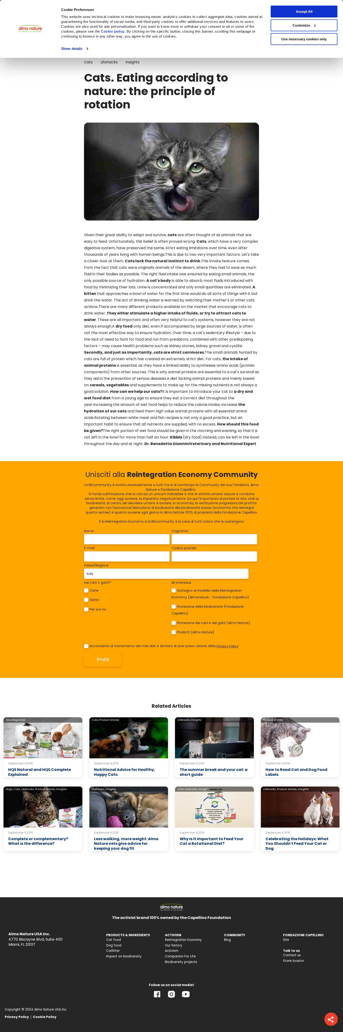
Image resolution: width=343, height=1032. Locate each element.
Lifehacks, (183, 720)
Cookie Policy (44, 1017)
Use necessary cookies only (304, 39)
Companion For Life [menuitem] (180, 956)
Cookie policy (113, 31)
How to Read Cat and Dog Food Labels (296, 772)
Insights (133, 62)
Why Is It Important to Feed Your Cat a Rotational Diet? (211, 841)
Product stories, (45, 789)
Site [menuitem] (286, 940)
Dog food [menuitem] (113, 945)
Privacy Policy (227, 646)
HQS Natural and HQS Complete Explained (39, 772)
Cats (88, 62)
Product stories (109, 720)
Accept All (304, 12)
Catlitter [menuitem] (113, 951)
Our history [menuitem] (173, 945)
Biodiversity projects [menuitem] (181, 962)
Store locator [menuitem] (293, 961)
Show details (71, 49)
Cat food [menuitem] (113, 940)
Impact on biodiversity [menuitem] (124, 956)
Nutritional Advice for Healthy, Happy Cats (124, 772)
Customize (301, 25)
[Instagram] (171, 997)
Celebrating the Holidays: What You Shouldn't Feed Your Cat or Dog (297, 843)
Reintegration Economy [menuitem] (183, 940)
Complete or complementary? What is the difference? (38, 841)
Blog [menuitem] (227, 940)
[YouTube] (185, 997)
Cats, (95, 720)
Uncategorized (15, 720)
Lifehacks (109, 62)
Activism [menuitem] (171, 951)
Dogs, (9, 789)
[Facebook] (157, 997)
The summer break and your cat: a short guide (214, 772)
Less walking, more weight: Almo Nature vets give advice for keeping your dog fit (126, 843)
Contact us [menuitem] (292, 955)
